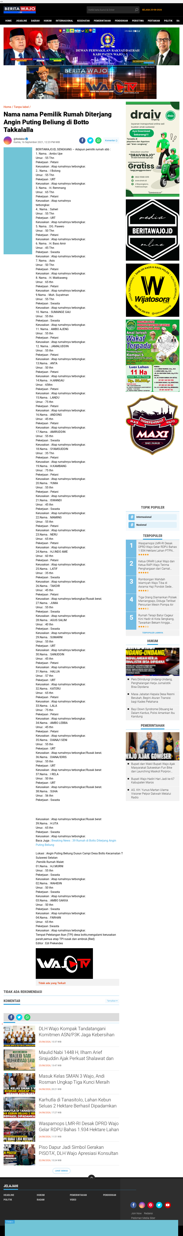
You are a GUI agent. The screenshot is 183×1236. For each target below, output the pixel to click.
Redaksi (148, 1213)
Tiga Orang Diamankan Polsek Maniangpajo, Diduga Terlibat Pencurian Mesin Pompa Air (157, 601)
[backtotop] (91, 1178)
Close (9, 1221)
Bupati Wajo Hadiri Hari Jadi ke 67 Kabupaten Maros (152, 780)
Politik (168, 20)
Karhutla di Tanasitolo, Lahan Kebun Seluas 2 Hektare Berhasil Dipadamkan (78, 1102)
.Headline (21, 20)
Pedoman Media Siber (143, 1218)
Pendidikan (121, 20)
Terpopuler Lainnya (152, 633)
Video (73, 1199)
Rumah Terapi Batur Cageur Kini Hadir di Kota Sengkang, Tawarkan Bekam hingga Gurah (156, 619)
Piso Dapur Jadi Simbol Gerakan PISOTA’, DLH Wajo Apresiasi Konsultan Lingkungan (78, 1153)
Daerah (35, 20)
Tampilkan (111, 1001)
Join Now (136, 1213)
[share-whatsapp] (98, 140)
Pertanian (154, 20)
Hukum (48, 20)
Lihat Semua (61, 1171)
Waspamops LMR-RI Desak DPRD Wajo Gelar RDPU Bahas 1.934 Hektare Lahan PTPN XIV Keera (79, 1129)
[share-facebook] (82, 140)
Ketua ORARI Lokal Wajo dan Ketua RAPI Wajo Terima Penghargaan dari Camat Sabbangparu (156, 565)
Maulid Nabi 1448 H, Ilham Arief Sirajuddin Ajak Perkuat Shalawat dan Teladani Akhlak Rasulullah (76, 1058)
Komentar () (111, 140)
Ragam (40, 1199)
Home (8, 20)
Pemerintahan (102, 20)
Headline (9, 1195)
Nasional (141, 524)
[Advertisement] (152, 480)
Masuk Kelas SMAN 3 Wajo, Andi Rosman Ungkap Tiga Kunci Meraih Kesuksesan (74, 1082)
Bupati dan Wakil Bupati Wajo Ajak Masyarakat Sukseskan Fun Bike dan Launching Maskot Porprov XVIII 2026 (153, 767)
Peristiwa (138, 20)
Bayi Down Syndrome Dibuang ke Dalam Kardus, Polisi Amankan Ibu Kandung (153, 712)
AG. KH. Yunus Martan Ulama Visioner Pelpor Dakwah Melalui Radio (151, 793)
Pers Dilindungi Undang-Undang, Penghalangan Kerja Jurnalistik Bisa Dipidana (151, 683)
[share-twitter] (90, 140)
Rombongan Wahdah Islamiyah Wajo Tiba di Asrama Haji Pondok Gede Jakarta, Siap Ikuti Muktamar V (156, 583)
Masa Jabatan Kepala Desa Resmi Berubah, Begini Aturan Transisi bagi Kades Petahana (153, 697)
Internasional (64, 20)
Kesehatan (83, 20)
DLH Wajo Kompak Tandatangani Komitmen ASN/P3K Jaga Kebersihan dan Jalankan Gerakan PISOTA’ (76, 1034)
